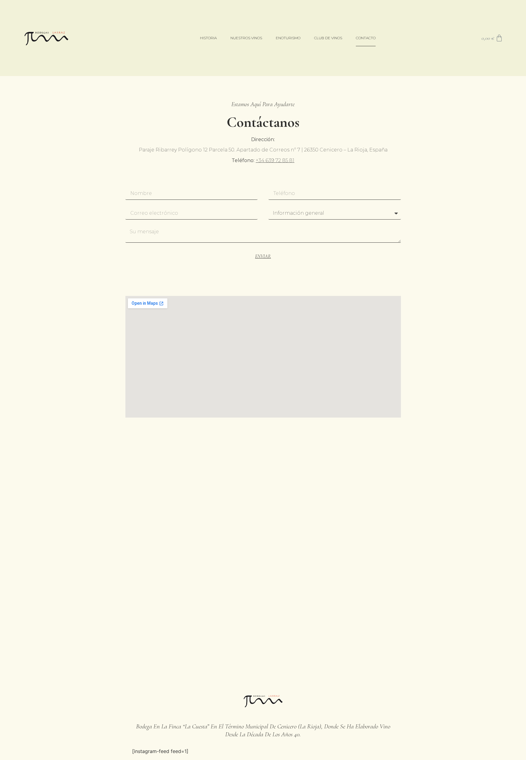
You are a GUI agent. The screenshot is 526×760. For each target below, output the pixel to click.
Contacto (366, 38)
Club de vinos (328, 38)
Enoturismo (288, 38)
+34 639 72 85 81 (275, 160)
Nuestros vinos (246, 38)
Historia (208, 38)
